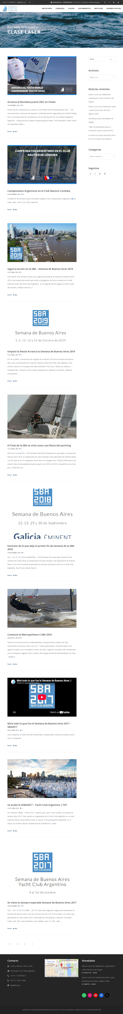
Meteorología (94, 2)
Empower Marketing (94, 1010)
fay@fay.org (15, 985)
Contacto (84, 2)
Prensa (77, 2)
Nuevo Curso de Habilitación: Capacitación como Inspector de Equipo (101, 98)
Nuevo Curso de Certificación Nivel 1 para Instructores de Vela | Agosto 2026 (102, 110)
